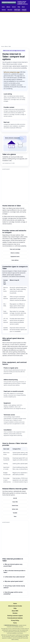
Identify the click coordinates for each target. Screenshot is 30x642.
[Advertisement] (15, 28)
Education (10, 9)
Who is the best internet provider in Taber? (14, 571)
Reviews (4, 9)
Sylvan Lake (15, 509)
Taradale (15, 512)
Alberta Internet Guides (15, 606)
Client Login (17, 9)
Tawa (15, 516)
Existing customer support (15, 615)
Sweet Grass (15, 505)
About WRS (15, 611)
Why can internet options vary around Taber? (12, 565)
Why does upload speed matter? (14, 581)
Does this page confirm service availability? (12, 593)
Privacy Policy (15, 620)
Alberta (8, 7)
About (23, 7)
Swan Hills (15, 502)
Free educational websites (15, 618)
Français (24, 9)
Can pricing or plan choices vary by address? (14, 586)
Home (3, 7)
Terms (15, 623)
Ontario (14, 7)
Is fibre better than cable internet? (15, 577)
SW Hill (15, 498)
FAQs (19, 7)
